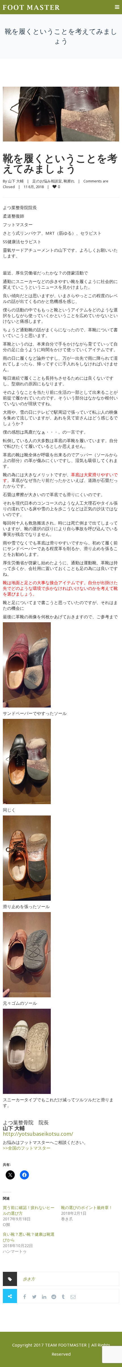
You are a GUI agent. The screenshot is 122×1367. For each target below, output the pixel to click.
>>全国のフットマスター (27, 1148)
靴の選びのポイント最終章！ (87, 1207)
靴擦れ (69, 181)
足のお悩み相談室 (47, 181)
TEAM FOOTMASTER (66, 1345)
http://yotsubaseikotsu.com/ (38, 1133)
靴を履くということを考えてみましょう (60, 163)
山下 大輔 (16, 181)
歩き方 (29, 1278)
